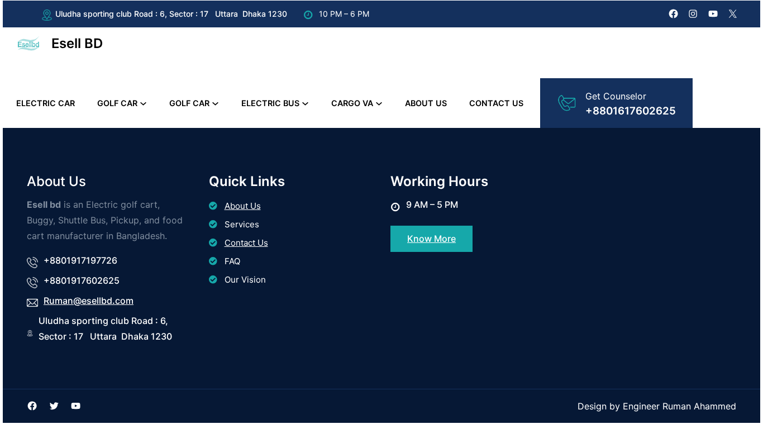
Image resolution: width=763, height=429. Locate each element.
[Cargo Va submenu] (379, 103)
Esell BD (77, 43)
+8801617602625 (630, 110)
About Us (243, 206)
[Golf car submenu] (143, 103)
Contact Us (246, 242)
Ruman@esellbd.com (88, 300)
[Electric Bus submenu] (305, 103)
